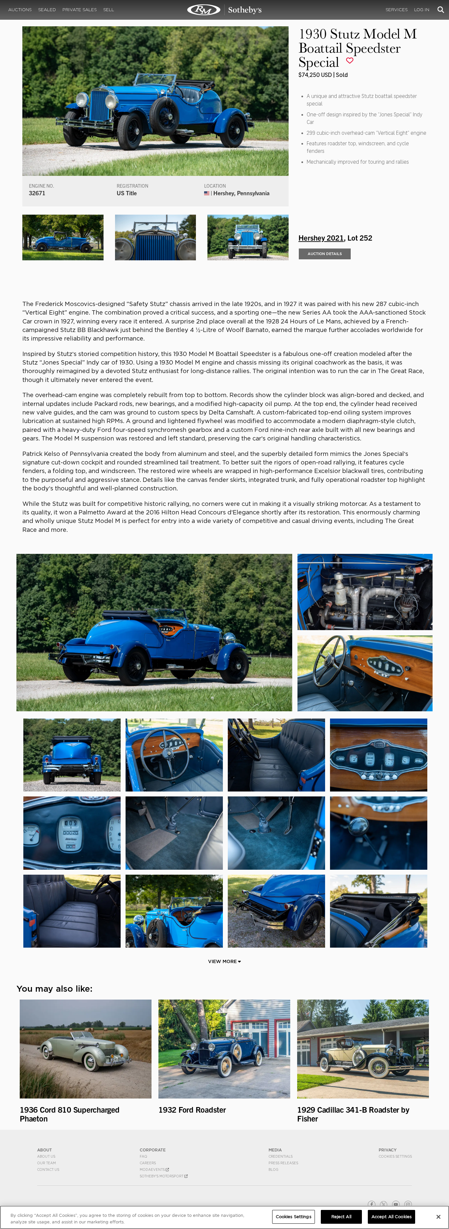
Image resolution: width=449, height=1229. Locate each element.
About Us (46, 1156)
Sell (108, 9)
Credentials (281, 1156)
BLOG (273, 1169)
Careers (148, 1163)
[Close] (438, 1217)
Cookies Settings (395, 1156)
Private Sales (79, 9)
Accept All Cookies (391, 1216)
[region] (224, 1217)
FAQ (143, 1156)
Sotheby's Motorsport (162, 1176)
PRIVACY (388, 1149)
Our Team (46, 1163)
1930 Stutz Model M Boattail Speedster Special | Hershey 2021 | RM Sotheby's (224, 10)
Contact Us (48, 1169)
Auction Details (325, 253)
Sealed (47, 9)
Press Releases (283, 1163)
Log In (421, 9)
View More (223, 961)
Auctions (20, 9)
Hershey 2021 (321, 237)
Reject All (341, 1216)
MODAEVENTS (153, 1169)
